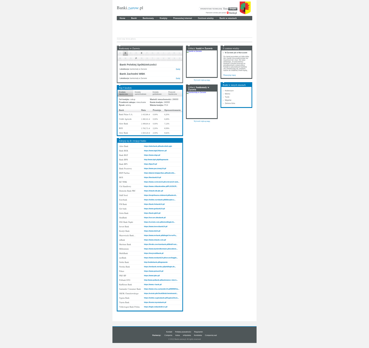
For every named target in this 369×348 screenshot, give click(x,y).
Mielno (227, 94)
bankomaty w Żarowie (198, 88)
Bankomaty (148, 18)
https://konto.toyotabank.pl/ (155, 302)
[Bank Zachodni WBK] (178, 79)
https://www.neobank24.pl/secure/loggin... (161, 258)
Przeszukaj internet (182, 18)
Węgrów (228, 100)
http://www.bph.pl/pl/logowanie (156, 160)
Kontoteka (198, 335)
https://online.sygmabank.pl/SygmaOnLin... (161, 298)
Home (122, 18)
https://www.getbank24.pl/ (154, 209)
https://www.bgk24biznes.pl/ (155, 151)
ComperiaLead (211, 335)
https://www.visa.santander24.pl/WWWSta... (161, 289)
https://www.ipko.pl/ (152, 276)
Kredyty (163, 18)
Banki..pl (130, 7)
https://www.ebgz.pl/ (152, 155)
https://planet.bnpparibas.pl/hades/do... (159, 173)
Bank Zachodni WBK (132, 73)
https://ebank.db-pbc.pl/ (153, 191)
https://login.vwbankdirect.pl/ (155, 307)
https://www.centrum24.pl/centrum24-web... (161, 182)
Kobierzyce (229, 91)
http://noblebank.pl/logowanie (156, 262)
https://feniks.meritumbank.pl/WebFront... (161, 244)
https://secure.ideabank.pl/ (155, 218)
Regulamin (198, 332)
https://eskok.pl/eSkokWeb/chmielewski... (161, 293)
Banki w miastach (228, 18)
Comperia (168, 335)
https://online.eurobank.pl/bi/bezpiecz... (159, 200)
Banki (134, 18)
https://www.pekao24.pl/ (153, 271)
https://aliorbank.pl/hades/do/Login (158, 146)
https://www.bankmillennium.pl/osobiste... (161, 249)
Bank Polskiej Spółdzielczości (138, 64)
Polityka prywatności (183, 332)
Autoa (177, 335)
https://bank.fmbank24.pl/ (154, 204)
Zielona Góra (230, 103)
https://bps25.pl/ (150, 164)
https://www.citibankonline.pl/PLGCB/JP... (160, 186)
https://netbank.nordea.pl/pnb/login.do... (160, 267)
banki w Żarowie (204, 48)
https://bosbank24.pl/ (152, 177)
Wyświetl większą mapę (202, 80)
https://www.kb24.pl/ (152, 231)
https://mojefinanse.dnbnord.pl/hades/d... (160, 195)
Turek (227, 97)
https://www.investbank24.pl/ (155, 227)
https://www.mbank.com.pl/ (155, 240)
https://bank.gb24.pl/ (152, 213)
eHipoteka (187, 335)
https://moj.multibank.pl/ (153, 253)
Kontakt (169, 332)
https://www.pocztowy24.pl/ (155, 169)
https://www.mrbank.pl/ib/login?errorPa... (160, 235)
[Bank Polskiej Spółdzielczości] (178, 70)
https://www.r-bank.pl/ (153, 285)
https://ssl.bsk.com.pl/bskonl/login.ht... (159, 222)
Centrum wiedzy (206, 18)
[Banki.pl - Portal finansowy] (232, 13)
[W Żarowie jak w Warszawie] (229, 75)
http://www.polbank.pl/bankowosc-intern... (161, 280)
